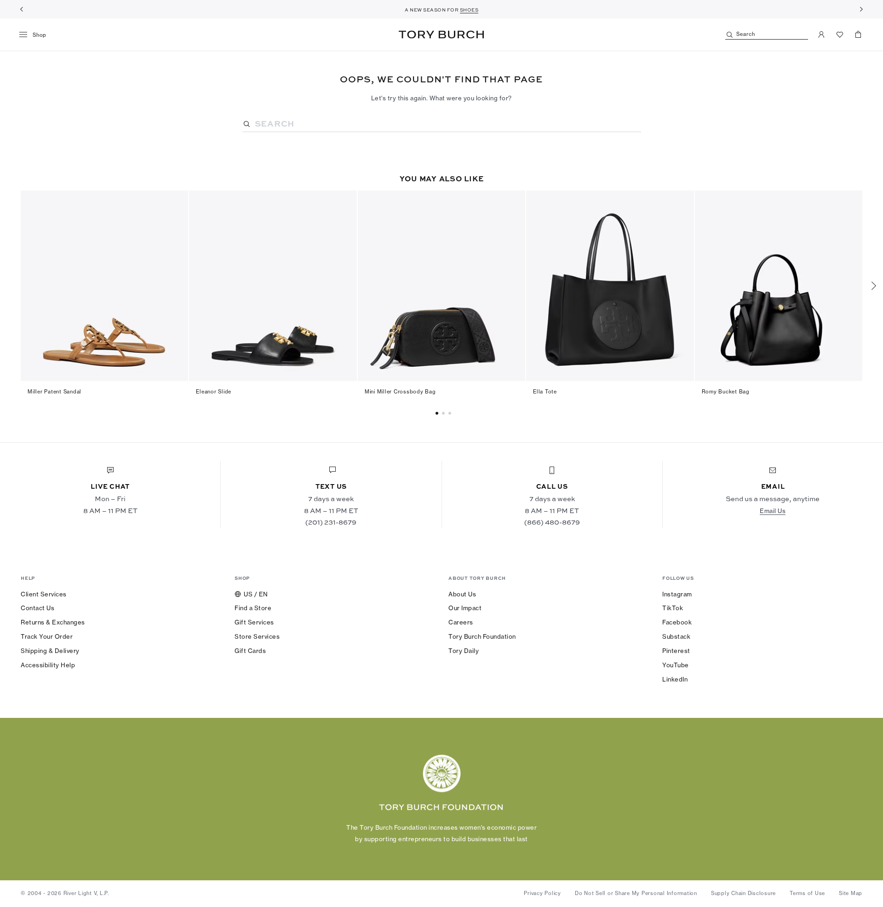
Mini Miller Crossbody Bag (400, 391)
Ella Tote (545, 391)
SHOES (469, 9)
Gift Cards (250, 650)
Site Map (850, 893)
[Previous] (21, 9)
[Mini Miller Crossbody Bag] (441, 286)
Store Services (257, 636)
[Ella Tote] (610, 286)
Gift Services (254, 622)
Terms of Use (807, 893)
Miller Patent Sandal (54, 391)
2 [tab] (451, 413)
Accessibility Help (48, 665)
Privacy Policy (542, 893)
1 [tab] (444, 413)
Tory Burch (441, 34)
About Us (462, 594)
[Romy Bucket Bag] (778, 286)
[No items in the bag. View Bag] (858, 34)
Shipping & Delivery (50, 650)
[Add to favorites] (175, 202)
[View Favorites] (840, 34)
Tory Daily (463, 650)
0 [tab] (438, 413)
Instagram (677, 594)
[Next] (861, 9)
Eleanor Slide (213, 391)
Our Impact (465, 608)
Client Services (44, 594)
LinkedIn (675, 679)
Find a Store (253, 608)
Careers (460, 622)
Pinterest (676, 650)
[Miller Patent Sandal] (104, 286)
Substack (676, 636)
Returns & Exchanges (53, 622)
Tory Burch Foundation (482, 636)
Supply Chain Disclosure (743, 893)
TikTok (672, 608)
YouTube (675, 665)
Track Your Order (47, 636)
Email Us (773, 510)
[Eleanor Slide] (272, 286)
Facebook (677, 622)
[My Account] (821, 34)
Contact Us (37, 608)
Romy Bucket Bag (726, 391)
